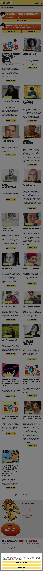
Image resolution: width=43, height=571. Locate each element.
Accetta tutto (21, 562)
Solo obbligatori (21, 565)
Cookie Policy (15, 557)
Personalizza (21, 568)
